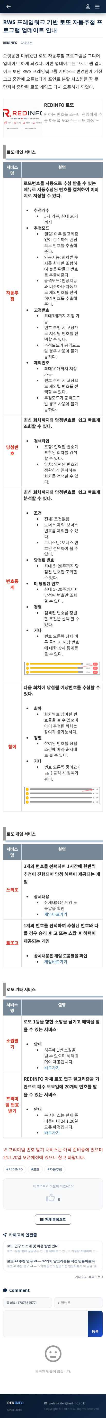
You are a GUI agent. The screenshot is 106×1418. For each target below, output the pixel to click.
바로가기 (52, 1068)
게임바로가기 (55, 914)
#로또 (35, 1169)
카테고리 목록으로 (88, 1277)
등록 (95, 1331)
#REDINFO (14, 1169)
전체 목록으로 (55, 1219)
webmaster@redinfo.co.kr (67, 1403)
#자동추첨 (55, 1169)
